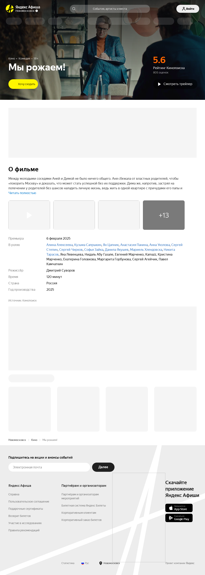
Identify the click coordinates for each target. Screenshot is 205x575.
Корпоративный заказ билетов (81, 519)
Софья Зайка (93, 250)
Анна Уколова (159, 245)
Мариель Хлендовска (146, 250)
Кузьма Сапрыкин (87, 245)
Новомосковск (17, 439)
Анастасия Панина (134, 245)
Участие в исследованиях (25, 523)
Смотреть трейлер (178, 84)
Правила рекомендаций (23, 530)
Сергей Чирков (71, 250)
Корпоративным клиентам (78, 512)
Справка (13, 494)
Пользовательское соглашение (28, 501)
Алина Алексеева (59, 245)
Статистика (67, 563)
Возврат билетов (19, 516)
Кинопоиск (29, 300)
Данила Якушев (117, 250)
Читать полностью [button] (22, 193)
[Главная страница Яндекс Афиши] (10, 9)
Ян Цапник (111, 245)
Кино (34, 439)
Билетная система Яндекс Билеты (83, 505)
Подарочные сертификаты (25, 508)
